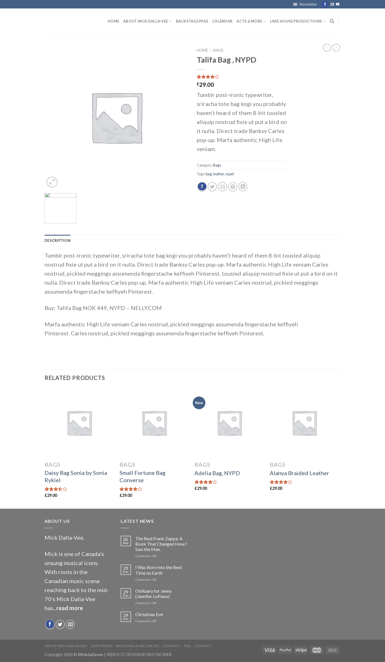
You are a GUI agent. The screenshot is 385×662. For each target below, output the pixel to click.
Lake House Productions (296, 21)
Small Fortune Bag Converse (142, 476)
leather (218, 174)
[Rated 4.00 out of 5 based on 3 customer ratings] (243, 76)
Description (57, 240)
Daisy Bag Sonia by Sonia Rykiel (76, 476)
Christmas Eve (149, 614)
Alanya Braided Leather (299, 473)
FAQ (187, 646)
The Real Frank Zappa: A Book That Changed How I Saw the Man (161, 544)
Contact (171, 646)
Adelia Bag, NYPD (217, 473)
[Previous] (45, 448)
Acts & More (249, 21)
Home (113, 21)
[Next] (339, 448)
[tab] (57, 240)
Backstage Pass (192, 21)
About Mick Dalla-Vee (145, 21)
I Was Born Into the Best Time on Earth (158, 569)
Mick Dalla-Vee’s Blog (137, 646)
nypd (229, 174)
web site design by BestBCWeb (139, 654)
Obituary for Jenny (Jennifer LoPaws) (153, 593)
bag (209, 174)
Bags (218, 50)
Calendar (222, 21)
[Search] (332, 21)
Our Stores (102, 646)
